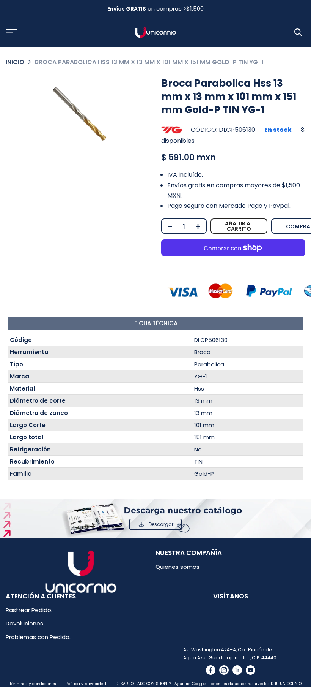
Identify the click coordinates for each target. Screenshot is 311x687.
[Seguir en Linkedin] (237, 670)
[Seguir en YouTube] (250, 670)
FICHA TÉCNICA (155, 323)
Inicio (15, 62)
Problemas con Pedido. (38, 637)
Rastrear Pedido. (29, 610)
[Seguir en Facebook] (210, 670)
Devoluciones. (25, 623)
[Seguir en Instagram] (224, 670)
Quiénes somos (177, 567)
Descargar (161, 524)
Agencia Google (190, 684)
